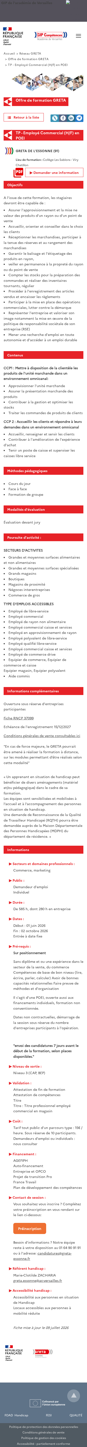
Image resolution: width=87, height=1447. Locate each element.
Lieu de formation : (29, 159)
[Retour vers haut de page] (73, 1395)
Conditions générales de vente (43, 1432)
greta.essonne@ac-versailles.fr (37, 1280)
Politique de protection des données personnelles (43, 1427)
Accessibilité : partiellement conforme (43, 1443)
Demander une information (56, 172)
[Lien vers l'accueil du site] (35, 36)
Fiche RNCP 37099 (19, 718)
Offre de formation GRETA (28, 59)
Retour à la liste (26, 117)
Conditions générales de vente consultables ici (42, 735)
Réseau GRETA (30, 53)
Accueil (9, 53)
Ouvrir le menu (71, 41)
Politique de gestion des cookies (43, 1438)
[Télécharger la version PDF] (18, 172)
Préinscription (29, 1228)
